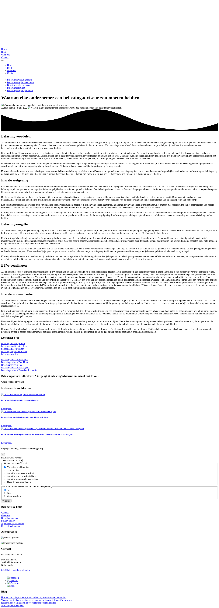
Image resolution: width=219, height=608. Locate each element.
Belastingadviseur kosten (19, 85)
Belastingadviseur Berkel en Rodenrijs (19, 370)
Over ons (5, 54)
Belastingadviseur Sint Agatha (15, 367)
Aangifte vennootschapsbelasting (22, 479)
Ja (8, 490)
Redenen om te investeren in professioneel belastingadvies (28, 602)
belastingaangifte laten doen (14, 346)
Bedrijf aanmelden (9, 518)
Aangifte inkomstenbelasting (20, 473)
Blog (3, 52)
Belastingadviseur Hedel (12, 365)
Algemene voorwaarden (12, 523)
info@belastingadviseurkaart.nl (15, 570)
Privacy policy (8, 520)
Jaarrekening (13, 470)
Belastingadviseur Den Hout (14, 362)
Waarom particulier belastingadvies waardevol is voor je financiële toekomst (36, 600)
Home (4, 49)
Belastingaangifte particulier (20, 90)
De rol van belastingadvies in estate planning (20, 400)
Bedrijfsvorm (11, 457)
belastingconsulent (9, 354)
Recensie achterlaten (10, 526)
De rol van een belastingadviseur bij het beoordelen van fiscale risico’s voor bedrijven (37, 434)
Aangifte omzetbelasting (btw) (21, 476)
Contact (4, 57)
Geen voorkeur (14, 496)
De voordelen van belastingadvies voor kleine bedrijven (24, 417)
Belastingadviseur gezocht (19, 79)
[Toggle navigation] (2, 60)
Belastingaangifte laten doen (20, 82)
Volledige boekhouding (18, 467)
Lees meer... (7, 408)
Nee (9, 493)
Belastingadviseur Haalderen (14, 359)
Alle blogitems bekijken (12, 605)
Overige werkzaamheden (19, 482)
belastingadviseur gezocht (13, 343)
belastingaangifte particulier (14, 351)
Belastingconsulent (16, 87)
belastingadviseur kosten (12, 349)
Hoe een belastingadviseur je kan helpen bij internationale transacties (33, 597)
